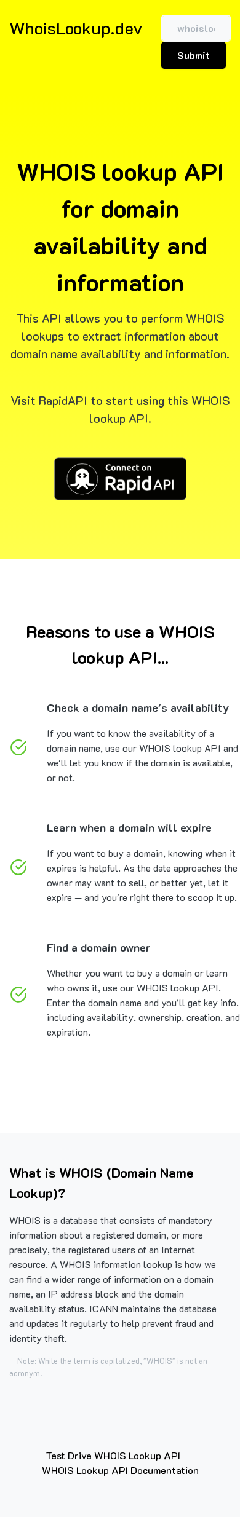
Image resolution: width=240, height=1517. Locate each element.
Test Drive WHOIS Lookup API (113, 1455)
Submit (193, 55)
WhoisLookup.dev (76, 28)
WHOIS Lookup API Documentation (120, 1470)
